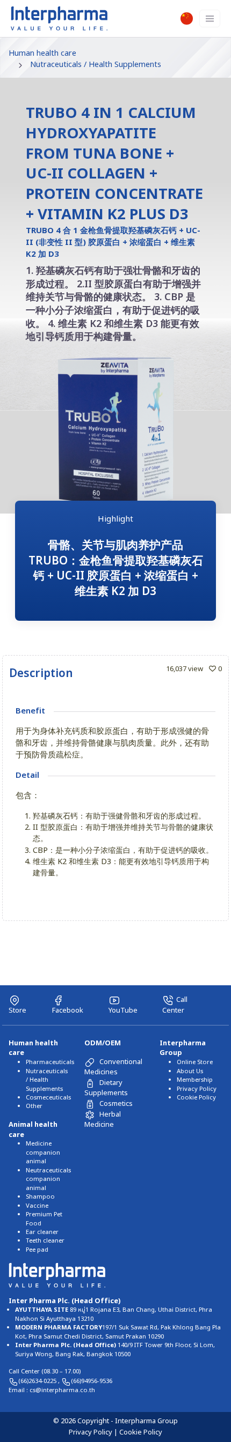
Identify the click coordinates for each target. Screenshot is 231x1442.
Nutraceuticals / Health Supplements (95, 64)
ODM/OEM (102, 1043)
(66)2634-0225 (38, 1381)
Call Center (174, 1005)
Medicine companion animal (43, 1152)
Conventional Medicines (113, 1067)
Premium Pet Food (44, 1219)
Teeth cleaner (45, 1240)
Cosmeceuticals (48, 1097)
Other (34, 1106)
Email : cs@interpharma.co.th (52, 1390)
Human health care (42, 53)
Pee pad (37, 1249)
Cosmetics (116, 1103)
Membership (195, 1079)
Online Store (195, 1062)
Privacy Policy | (94, 1432)
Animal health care (33, 1129)
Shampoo (40, 1196)
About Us (190, 1071)
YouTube (123, 1010)
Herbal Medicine (102, 1119)
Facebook (67, 1010)
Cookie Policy (196, 1097)
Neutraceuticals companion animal (48, 1179)
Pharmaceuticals (50, 1062)
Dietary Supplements (106, 1087)
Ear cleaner (42, 1232)
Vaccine (37, 1205)
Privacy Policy (196, 1089)
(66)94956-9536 (91, 1381)
